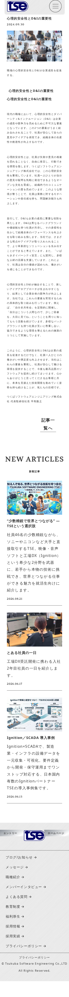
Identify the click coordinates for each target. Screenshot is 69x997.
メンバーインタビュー (24, 886)
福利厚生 (13, 916)
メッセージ (15, 867)
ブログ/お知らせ (19, 857)
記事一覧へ (48, 424)
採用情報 (13, 926)
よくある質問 (17, 896)
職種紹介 (13, 876)
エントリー (10, 833)
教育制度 (13, 906)
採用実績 (13, 936)
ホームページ (56, 833)
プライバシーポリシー (24, 945)
